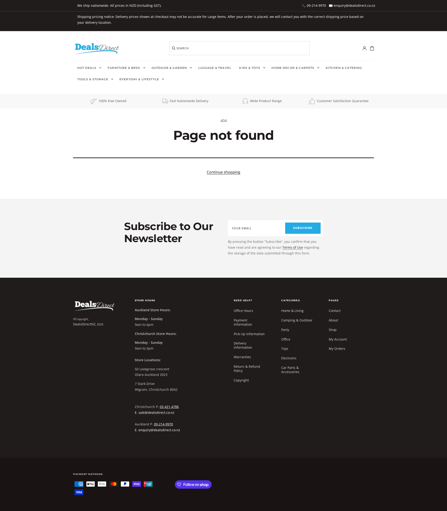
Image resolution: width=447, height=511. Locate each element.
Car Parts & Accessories (290, 369)
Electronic (289, 358)
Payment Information (243, 322)
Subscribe (302, 228)
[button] (364, 48)
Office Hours (243, 311)
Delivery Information (243, 345)
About (333, 320)
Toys (284, 348)
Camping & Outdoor (296, 320)
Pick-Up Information (249, 334)
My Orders (337, 348)
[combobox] (239, 48)
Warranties (242, 357)
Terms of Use (292, 247)
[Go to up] (440, 504)
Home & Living (292, 311)
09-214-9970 (163, 424)
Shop (333, 329)
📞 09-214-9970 (314, 5)
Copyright (241, 380)
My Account (338, 339)
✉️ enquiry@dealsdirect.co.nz (352, 5)
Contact (335, 311)
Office (285, 339)
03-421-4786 (169, 406)
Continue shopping (223, 172)
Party (285, 329)
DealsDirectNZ (84, 324)
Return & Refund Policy (247, 368)
